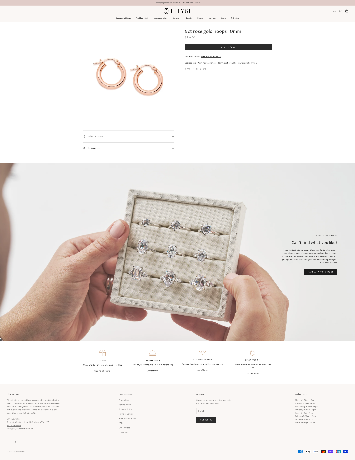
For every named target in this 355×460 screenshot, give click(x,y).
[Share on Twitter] (197, 69)
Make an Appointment (320, 272)
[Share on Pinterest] (201, 69)
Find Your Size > (252, 373)
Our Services (124, 428)
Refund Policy (125, 405)
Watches (200, 18)
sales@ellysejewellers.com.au (20, 428)
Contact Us (124, 432)
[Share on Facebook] (193, 69)
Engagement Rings (123, 18)
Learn (223, 18)
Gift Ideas (235, 18)
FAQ (121, 423)
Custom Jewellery (161, 18)
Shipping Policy (125, 409)
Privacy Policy (124, 400)
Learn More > (202, 370)
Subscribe (206, 420)
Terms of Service (126, 414)
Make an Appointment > (211, 56)
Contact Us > (152, 371)
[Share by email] (204, 69)
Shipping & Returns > (102, 371)
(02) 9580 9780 (14, 425)
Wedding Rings (142, 18)
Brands (189, 18)
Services (212, 18)
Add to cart (228, 47)
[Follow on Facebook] (8, 442)
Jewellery (177, 18)
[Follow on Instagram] (15, 442)
